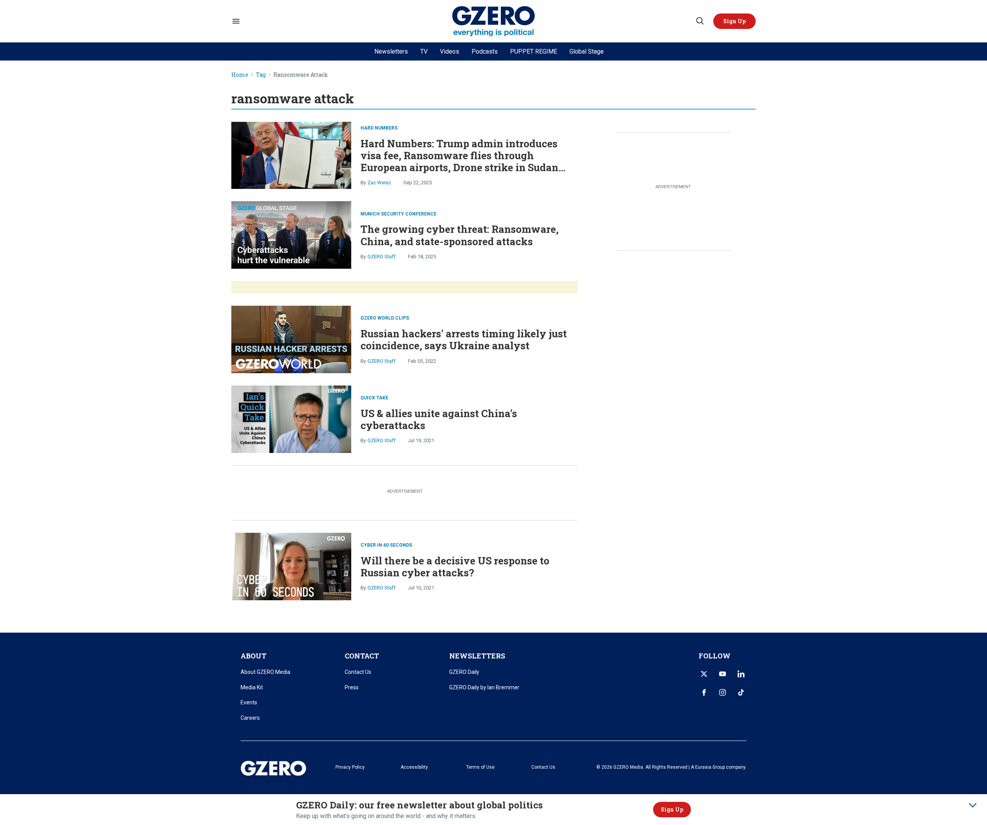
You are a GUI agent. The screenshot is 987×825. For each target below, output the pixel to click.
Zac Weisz (379, 182)
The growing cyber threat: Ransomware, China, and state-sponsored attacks (459, 235)
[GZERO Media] (493, 21)
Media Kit (252, 687)
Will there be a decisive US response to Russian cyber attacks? (454, 566)
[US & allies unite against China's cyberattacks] (291, 418)
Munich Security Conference (398, 214)
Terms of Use (480, 767)
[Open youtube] (722, 673)
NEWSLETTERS (477, 655)
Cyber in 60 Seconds (386, 545)
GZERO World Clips (384, 318)
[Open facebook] (704, 692)
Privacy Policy (350, 767)
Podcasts (485, 51)
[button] (734, 21)
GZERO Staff (381, 256)
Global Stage (586, 51)
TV (424, 51)
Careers (250, 718)
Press (352, 687)
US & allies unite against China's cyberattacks (438, 419)
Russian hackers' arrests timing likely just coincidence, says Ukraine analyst (463, 339)
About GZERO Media (265, 672)
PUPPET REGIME (533, 51)
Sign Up (672, 809)
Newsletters (391, 51)
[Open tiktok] (741, 692)
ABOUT (253, 655)
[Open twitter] (704, 673)
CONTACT (362, 655)
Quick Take (374, 398)
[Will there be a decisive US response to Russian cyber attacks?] (291, 566)
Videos (449, 51)
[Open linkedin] (741, 673)
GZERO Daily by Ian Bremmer (484, 687)
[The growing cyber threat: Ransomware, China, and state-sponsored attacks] (291, 234)
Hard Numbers (378, 128)
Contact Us (358, 672)
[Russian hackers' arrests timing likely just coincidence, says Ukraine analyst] (291, 339)
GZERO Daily (464, 672)
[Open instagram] (722, 692)
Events (249, 702)
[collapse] (973, 805)
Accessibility (414, 767)
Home (239, 75)
